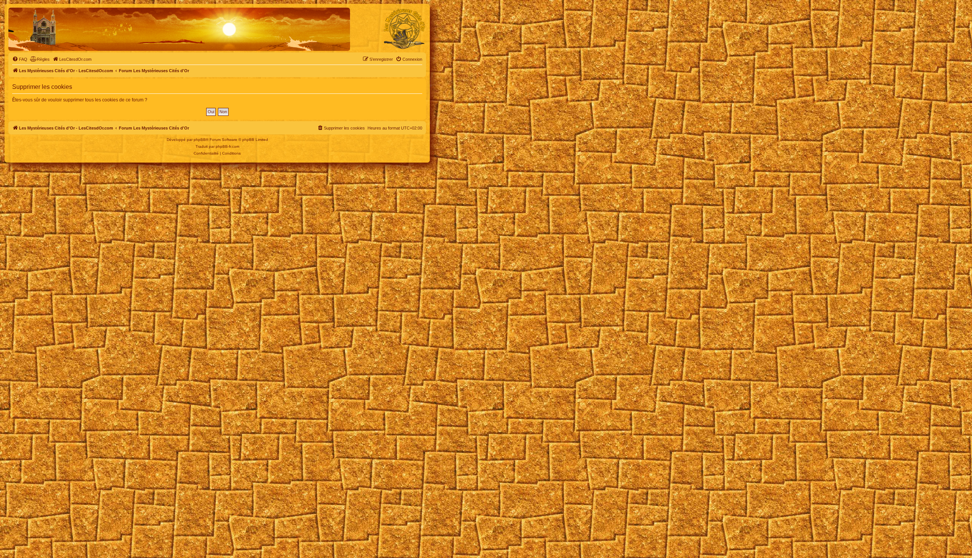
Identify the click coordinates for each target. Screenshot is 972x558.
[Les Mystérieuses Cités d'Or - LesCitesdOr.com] (404, 29)
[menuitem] (19, 59)
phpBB (200, 140)
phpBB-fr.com (227, 146)
